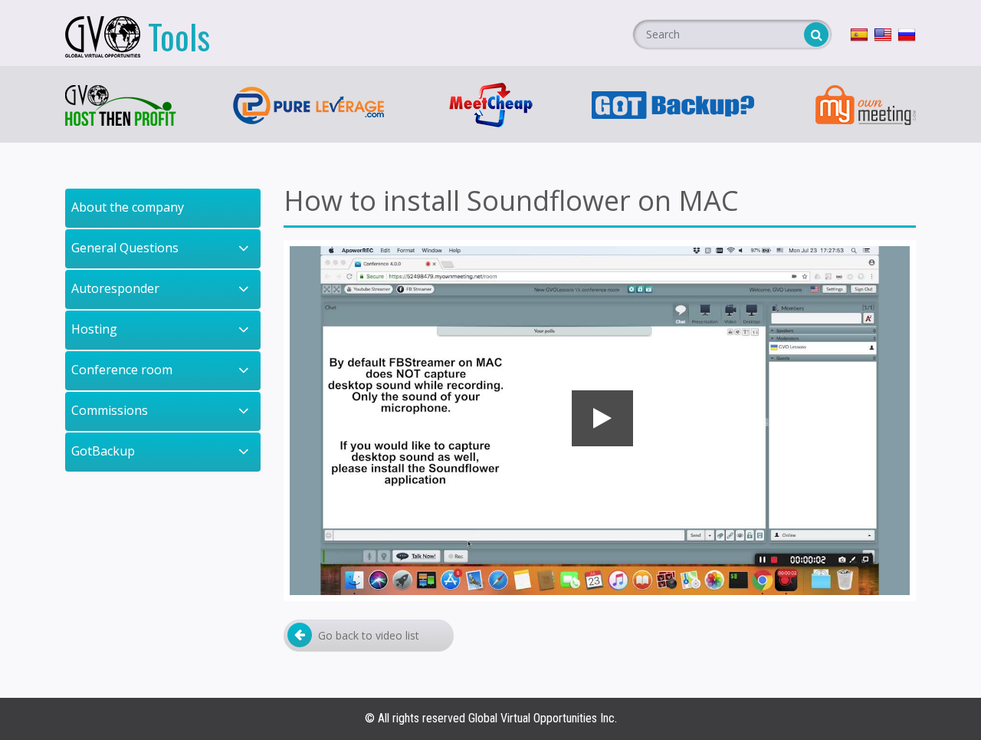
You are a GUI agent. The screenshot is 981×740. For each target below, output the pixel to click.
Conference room (121, 369)
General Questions (125, 247)
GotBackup (103, 450)
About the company (127, 207)
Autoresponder (115, 288)
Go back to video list (368, 635)
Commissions (109, 410)
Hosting (94, 329)
